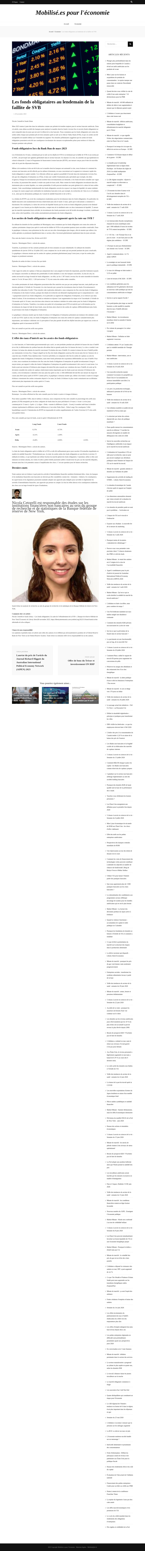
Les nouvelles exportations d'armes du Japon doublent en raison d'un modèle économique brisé (119, 1093)
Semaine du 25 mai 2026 (115, 1417)
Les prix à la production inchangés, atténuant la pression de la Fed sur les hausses (119, 391)
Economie (78, 24)
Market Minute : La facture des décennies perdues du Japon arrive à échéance (119, 911)
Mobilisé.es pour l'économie (73, 12)
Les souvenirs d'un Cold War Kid (118, 1390)
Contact (22, 2)
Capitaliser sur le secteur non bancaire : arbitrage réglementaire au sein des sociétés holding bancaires (120, 776)
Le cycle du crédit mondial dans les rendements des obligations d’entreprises (118, 1519)
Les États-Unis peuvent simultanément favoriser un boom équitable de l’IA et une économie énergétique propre (119, 1239)
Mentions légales (81, 1547)
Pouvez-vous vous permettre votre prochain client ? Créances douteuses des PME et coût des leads (119, 551)
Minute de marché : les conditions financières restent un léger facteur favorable (118, 1203)
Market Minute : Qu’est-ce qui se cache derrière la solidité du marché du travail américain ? (119, 595)
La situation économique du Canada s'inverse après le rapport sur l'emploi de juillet (119, 488)
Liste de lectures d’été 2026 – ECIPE (119, 279)
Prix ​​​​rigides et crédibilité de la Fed (118, 1527)
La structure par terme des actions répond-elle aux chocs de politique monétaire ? (118, 419)
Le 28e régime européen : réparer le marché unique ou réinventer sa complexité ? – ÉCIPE (119, 182)
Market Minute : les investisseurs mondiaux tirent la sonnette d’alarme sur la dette (119, 320)
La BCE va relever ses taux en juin (118, 1431)
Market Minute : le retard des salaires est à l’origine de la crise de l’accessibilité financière (119, 562)
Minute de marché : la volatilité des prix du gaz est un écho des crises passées (118, 1258)
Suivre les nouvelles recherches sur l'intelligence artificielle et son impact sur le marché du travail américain (119, 444)
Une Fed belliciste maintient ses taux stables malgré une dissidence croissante (119, 614)
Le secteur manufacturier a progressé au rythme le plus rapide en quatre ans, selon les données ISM (119, 1365)
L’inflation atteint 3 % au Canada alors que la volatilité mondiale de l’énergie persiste (119, 347)
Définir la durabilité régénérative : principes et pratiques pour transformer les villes (119, 716)
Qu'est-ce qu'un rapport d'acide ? (118, 298)
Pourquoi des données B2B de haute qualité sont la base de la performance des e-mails (119, 788)
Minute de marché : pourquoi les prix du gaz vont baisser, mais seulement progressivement (119, 964)
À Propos (15, 2)
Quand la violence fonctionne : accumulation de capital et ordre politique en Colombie (117, 922)
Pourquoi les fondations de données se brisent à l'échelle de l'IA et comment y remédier (120, 934)
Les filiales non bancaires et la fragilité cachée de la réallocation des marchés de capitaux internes (119, 746)
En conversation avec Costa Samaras (119, 1349)
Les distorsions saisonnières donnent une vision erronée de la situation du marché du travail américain (119, 499)
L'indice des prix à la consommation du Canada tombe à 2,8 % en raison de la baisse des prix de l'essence (120, 735)
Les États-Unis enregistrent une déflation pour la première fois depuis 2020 (119, 807)
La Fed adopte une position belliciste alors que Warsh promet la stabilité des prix (119, 1164)
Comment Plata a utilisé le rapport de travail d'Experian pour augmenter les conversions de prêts (119, 658)
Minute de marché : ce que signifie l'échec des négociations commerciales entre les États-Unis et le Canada (119, 138)
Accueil (66, 24)
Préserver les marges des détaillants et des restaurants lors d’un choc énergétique (119, 669)
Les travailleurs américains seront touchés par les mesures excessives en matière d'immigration (119, 1175)
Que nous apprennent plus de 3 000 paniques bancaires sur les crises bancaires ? (119, 887)
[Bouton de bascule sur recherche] (131, 2)
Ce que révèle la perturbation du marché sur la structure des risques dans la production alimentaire (118, 945)
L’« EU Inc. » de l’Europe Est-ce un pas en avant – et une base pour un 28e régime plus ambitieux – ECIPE (120, 237)
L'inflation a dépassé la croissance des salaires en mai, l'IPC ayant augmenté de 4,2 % (119, 1269)
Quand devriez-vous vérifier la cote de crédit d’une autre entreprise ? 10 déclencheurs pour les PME (119, 94)
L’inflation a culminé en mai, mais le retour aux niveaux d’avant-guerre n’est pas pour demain (119, 1044)
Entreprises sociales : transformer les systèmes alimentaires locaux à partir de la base (119, 975)
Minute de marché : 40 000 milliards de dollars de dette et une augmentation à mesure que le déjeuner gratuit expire (120, 105)
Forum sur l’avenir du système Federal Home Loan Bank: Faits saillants (25, 698)
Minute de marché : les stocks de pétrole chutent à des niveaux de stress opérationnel (119, 1145)
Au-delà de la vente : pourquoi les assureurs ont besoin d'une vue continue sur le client (118, 1010)
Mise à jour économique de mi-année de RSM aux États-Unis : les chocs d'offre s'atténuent (119, 826)
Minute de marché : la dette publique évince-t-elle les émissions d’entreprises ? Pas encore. (120, 680)
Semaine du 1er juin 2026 (115, 1308)
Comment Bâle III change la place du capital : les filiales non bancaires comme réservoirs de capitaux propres (119, 765)
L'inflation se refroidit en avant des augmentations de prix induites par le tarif (85, 698)
